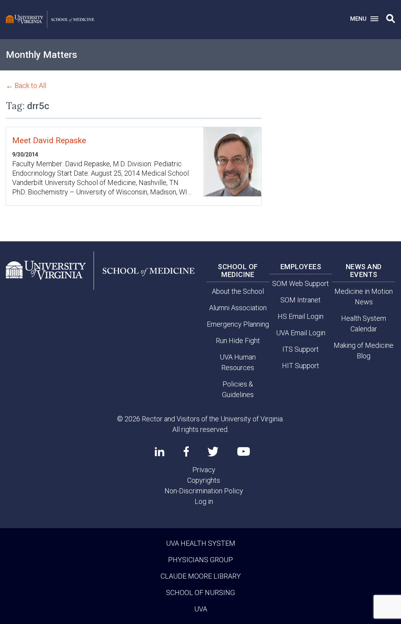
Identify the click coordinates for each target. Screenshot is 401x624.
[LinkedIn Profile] (159, 451)
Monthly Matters (41, 54)
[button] (390, 19)
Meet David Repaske (49, 140)
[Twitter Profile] (213, 452)
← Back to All (26, 85)
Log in (204, 501)
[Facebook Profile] (186, 451)
